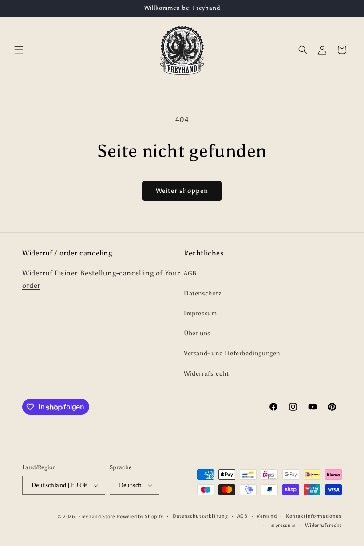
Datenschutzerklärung (200, 516)
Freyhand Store (96, 516)
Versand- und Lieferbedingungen (232, 353)
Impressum (200, 313)
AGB (190, 273)
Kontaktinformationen (314, 516)
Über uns (197, 333)
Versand (267, 516)
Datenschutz (203, 293)
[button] (18, 49)
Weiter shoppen (182, 191)
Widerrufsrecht (206, 373)
